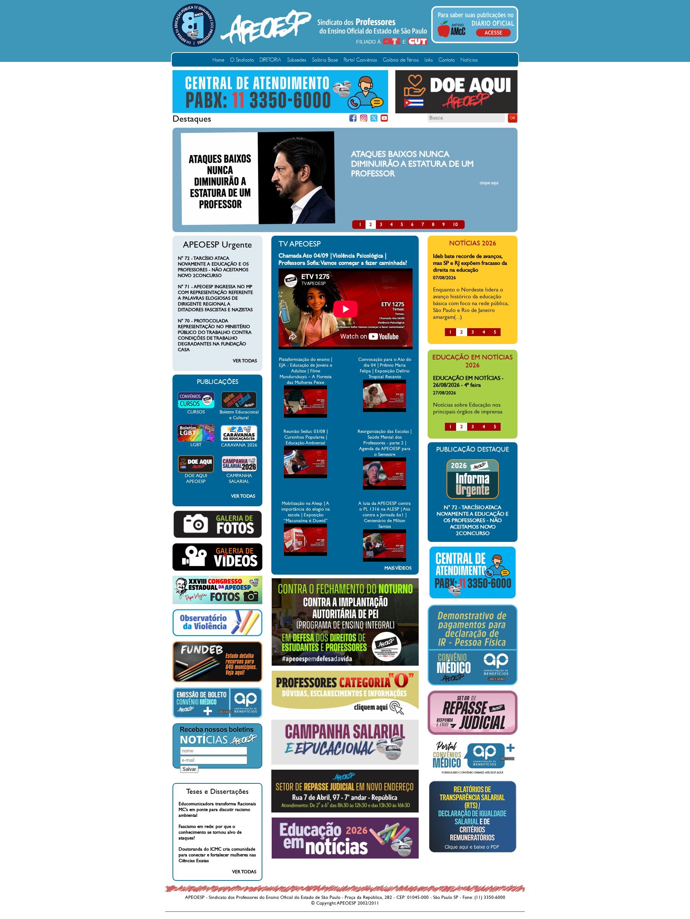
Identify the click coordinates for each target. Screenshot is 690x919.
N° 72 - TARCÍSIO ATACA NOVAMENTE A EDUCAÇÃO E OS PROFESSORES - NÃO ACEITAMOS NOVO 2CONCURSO (213, 267)
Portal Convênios (360, 60)
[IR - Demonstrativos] (473, 684)
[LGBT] (196, 440)
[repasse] (345, 811)
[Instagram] (363, 118)
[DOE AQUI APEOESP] (196, 471)
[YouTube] (384, 118)
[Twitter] (374, 118)
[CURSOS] (196, 408)
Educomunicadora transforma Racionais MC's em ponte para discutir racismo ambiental (217, 809)
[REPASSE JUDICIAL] (473, 733)
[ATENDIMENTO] (280, 111)
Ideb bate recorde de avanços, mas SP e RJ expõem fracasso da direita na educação (470, 263)
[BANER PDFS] (473, 852)
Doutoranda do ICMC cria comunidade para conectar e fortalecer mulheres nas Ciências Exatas (217, 855)
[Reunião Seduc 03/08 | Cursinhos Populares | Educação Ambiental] (305, 477)
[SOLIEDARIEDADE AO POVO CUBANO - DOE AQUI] (456, 112)
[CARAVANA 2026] (239, 441)
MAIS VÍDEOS (398, 568)
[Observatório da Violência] (217, 635)
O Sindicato (242, 60)
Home (218, 60)
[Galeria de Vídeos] (217, 569)
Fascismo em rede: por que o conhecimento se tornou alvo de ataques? (210, 832)
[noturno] (345, 664)
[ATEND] (473, 598)
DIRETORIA (270, 60)
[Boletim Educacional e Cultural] (239, 408)
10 (455, 224)
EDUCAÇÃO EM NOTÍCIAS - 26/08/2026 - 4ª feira (468, 381)
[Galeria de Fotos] (217, 537)
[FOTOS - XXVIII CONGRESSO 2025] (217, 603)
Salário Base (325, 60)
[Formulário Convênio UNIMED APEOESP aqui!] (473, 774)
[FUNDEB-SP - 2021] (217, 681)
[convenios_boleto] (217, 717)
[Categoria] (345, 713)
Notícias (469, 60)
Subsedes (296, 60)
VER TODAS (245, 361)
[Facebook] (353, 118)
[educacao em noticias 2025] (345, 857)
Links (428, 60)
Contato (446, 60)
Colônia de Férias (401, 60)
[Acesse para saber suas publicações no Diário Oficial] (475, 38)
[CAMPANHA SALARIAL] (239, 471)
